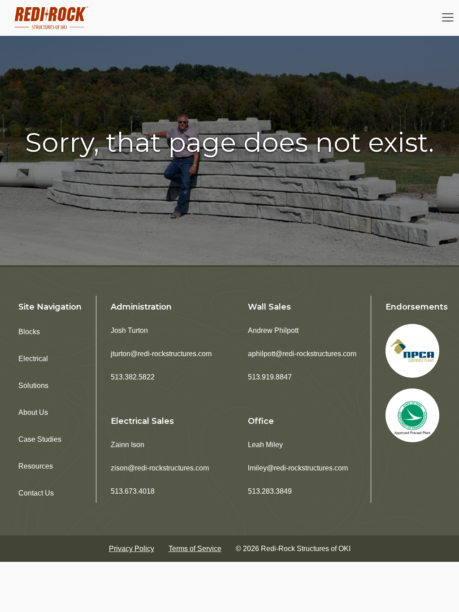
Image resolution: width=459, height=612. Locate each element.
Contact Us (36, 493)
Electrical (33, 358)
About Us (33, 412)
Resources (35, 466)
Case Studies (39, 439)
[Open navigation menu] (448, 18)
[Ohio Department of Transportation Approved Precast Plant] (412, 415)
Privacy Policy (131, 548)
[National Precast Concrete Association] (412, 351)
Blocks (29, 332)
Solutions (33, 385)
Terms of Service (195, 548)
